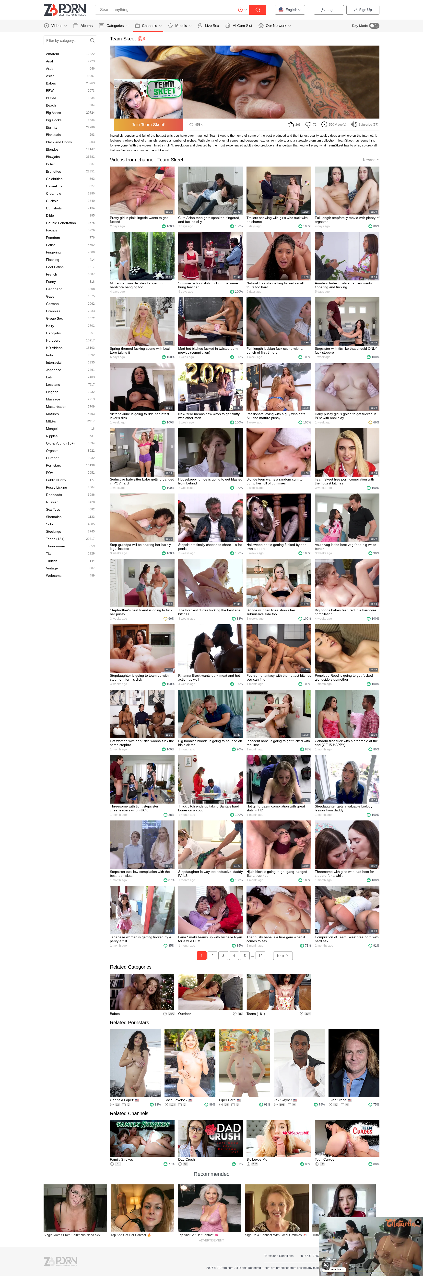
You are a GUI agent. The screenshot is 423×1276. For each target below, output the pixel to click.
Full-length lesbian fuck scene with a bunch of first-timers (275, 350)
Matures (52, 414)
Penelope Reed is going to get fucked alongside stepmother (344, 677)
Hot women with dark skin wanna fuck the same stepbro (142, 743)
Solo (49, 524)
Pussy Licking (56, 487)
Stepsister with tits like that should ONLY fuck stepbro (346, 350)
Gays (50, 296)
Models (181, 26)
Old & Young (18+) (60, 443)
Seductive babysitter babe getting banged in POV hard (142, 481)
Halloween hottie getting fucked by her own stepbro (276, 547)
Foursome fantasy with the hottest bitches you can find (279, 677)
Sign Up (365, 10)
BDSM (51, 98)
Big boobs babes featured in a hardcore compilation (345, 612)
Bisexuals (53, 135)
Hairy (50, 326)
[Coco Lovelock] (189, 1063)
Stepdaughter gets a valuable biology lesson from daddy (343, 808)
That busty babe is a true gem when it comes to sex (276, 939)
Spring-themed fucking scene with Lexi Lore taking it (140, 350)
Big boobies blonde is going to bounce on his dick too (210, 743)
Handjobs (53, 333)
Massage (53, 399)
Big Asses (53, 113)
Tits (48, 553)
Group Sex (54, 318)
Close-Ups (54, 186)
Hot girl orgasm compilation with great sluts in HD (276, 808)
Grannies (53, 311)
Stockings (53, 531)
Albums (87, 26)
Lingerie (52, 392)
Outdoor (52, 458)
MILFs (51, 421)
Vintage (52, 568)
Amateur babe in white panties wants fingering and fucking (343, 285)
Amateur (52, 54)
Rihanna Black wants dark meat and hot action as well (209, 677)
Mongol (52, 429)
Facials (51, 230)
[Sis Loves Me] (279, 1138)
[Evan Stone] (354, 1063)
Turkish (51, 561)
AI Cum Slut (242, 26)
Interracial (53, 362)
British (51, 164)
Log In (331, 10)
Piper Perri (227, 1100)
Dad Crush (186, 1159)
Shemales (53, 517)
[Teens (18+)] (279, 992)
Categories (115, 26)
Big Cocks (53, 120)
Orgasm (52, 451)
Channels (149, 26)
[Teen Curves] (347, 1138)
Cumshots (54, 208)
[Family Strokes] (142, 1138)
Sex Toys (53, 509)
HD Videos (54, 348)
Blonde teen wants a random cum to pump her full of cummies (275, 481)
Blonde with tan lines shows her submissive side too (271, 612)
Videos (56, 26)
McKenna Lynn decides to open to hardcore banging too (136, 285)
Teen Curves (324, 1159)
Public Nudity (56, 480)
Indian (51, 355)
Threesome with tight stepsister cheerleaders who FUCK (134, 808)
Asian (50, 76)
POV (49, 473)
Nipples (52, 436)
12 (260, 956)
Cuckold (52, 201)
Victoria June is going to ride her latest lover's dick (139, 416)
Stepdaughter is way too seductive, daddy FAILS (210, 874)
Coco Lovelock (175, 1100)
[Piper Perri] (244, 1063)
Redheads (54, 495)
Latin (50, 377)
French (51, 274)
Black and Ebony (59, 142)
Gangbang (54, 289)
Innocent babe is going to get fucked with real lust (278, 743)
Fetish (51, 245)
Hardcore (53, 340)
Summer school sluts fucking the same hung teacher (208, 285)
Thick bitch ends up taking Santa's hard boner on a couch (208, 808)
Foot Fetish (55, 267)
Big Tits (51, 127)
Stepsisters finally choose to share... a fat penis (210, 547)
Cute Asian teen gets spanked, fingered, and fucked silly (209, 220)
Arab (49, 69)
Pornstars (53, 465)
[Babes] (142, 992)
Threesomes (56, 546)
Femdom (53, 238)
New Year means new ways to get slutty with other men (209, 416)
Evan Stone (337, 1100)
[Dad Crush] (210, 1138)
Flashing (52, 260)
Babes (51, 83)
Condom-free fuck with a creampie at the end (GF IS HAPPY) (346, 743)
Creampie (53, 193)
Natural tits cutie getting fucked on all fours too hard (275, 285)
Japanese (53, 370)
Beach (51, 105)
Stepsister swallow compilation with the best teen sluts (140, 874)
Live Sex (212, 26)
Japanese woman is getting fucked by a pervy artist (140, 939)
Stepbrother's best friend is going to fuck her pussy (141, 612)
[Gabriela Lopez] (135, 1063)
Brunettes (53, 171)
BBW (50, 91)
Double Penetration (61, 223)
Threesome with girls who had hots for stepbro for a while (344, 874)
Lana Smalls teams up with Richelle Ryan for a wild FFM (210, 939)
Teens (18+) (55, 539)
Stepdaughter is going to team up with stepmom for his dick (139, 677)
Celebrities (54, 179)
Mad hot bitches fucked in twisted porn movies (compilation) (208, 350)
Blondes (52, 149)
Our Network (276, 26)
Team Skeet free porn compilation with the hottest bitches (344, 481)
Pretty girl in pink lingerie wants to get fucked (139, 220)
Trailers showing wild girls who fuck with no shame (277, 220)
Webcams (53, 576)
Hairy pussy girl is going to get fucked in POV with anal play (345, 416)
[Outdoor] (210, 992)
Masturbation (56, 407)
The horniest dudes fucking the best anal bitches (209, 612)
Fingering (53, 252)
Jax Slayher (283, 1100)
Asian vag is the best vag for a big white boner (345, 547)
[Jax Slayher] (299, 1063)
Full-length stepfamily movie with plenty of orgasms (347, 220)
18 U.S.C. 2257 (309, 1256)
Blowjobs (53, 157)
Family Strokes (121, 1159)
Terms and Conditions (279, 1256)
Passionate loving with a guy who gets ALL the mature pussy (276, 416)
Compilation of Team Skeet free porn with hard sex (347, 939)
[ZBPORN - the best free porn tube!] (65, 10)
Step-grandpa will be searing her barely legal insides (140, 547)
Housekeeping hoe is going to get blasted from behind (210, 481)
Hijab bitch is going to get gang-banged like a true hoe (277, 874)
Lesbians (53, 384)
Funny (51, 282)
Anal (49, 61)
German (52, 304)
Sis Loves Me (257, 1159)
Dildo (50, 215)
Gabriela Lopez (122, 1100)
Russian (52, 502)
